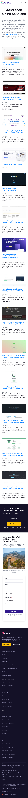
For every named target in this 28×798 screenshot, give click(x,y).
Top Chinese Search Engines (8, 754)
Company (7, 603)
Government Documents (7, 757)
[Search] (21, 2)
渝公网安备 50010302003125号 (10, 794)
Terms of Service (12, 788)
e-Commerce (5, 689)
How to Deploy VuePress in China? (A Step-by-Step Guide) (12, 388)
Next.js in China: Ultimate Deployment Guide (10, 63)
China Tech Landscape (7, 743)
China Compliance (6, 695)
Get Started (14, 524)
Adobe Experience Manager (8, 651)
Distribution (4, 733)
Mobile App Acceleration (7, 685)
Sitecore (4, 654)
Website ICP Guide (6, 699)
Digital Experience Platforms (8, 665)
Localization (4, 730)
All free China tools (6, 713)
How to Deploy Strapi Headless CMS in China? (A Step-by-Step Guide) (10, 255)
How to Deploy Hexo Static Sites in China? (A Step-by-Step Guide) (13, 421)
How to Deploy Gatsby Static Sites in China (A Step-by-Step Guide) (13, 131)
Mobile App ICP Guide (7, 702)
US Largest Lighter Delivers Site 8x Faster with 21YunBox (11, 98)
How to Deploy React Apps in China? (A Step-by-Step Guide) (12, 487)
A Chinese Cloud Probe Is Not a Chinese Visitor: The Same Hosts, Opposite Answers (14, 769)
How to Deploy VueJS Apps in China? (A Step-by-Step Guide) (12, 454)
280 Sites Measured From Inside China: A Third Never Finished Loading (13, 766)
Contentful (4, 661)
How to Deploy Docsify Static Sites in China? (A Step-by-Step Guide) (13, 356)
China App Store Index (7, 750)
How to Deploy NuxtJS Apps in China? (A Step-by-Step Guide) (12, 290)
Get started (6, 644)
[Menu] (25, 2)
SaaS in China (5, 692)
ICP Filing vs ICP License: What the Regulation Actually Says (12, 773)
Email (6, 578)
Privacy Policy (5, 788)
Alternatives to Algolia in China (12, 164)
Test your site (16, 644)
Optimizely (4, 658)
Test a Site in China (6, 716)
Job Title (7, 591)
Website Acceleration (7, 682)
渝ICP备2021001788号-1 (7, 791)
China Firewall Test (6, 719)
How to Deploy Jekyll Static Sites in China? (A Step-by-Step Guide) (13, 323)
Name (6, 584)
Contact (19, 788)
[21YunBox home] (6, 633)
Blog (3, 740)
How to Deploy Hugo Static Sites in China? (9, 189)
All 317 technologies (6, 675)
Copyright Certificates (7, 706)
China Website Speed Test (8, 723)
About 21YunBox (6, 726)
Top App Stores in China (7, 747)
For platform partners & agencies (9, 668)
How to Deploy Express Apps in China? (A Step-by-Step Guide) (12, 221)
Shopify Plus (5, 671)
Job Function (8, 597)
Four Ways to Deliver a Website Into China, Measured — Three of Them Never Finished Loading (12, 778)
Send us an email (12, 34)
